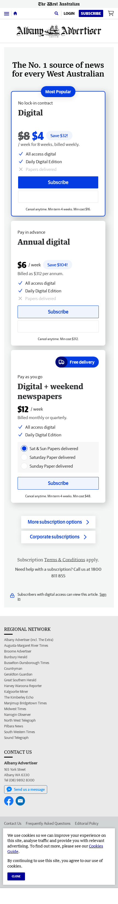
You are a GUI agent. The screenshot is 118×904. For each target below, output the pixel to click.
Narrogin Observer (17, 715)
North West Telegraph (20, 720)
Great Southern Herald (20, 680)
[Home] (15, 13)
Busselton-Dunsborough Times (26, 663)
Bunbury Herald (15, 657)
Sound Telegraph (16, 738)
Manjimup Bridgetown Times (25, 703)
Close (16, 876)
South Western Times (19, 732)
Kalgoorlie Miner (16, 692)
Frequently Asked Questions (48, 823)
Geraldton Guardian (18, 674)
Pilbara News (13, 726)
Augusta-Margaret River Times (26, 645)
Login (69, 13)
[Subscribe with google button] (58, 197)
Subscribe (91, 13)
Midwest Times (15, 709)
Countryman (13, 668)
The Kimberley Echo (18, 697)
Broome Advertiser (17, 651)
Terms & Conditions (64, 560)
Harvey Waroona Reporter (23, 686)
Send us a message (29, 789)
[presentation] (24, 448)
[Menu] (6, 13)
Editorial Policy (87, 823)
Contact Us (12, 823)
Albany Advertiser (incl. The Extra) (28, 640)
